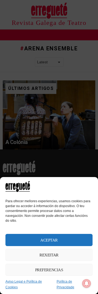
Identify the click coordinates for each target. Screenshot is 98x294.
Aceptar (49, 240)
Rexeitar (48, 255)
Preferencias (49, 270)
